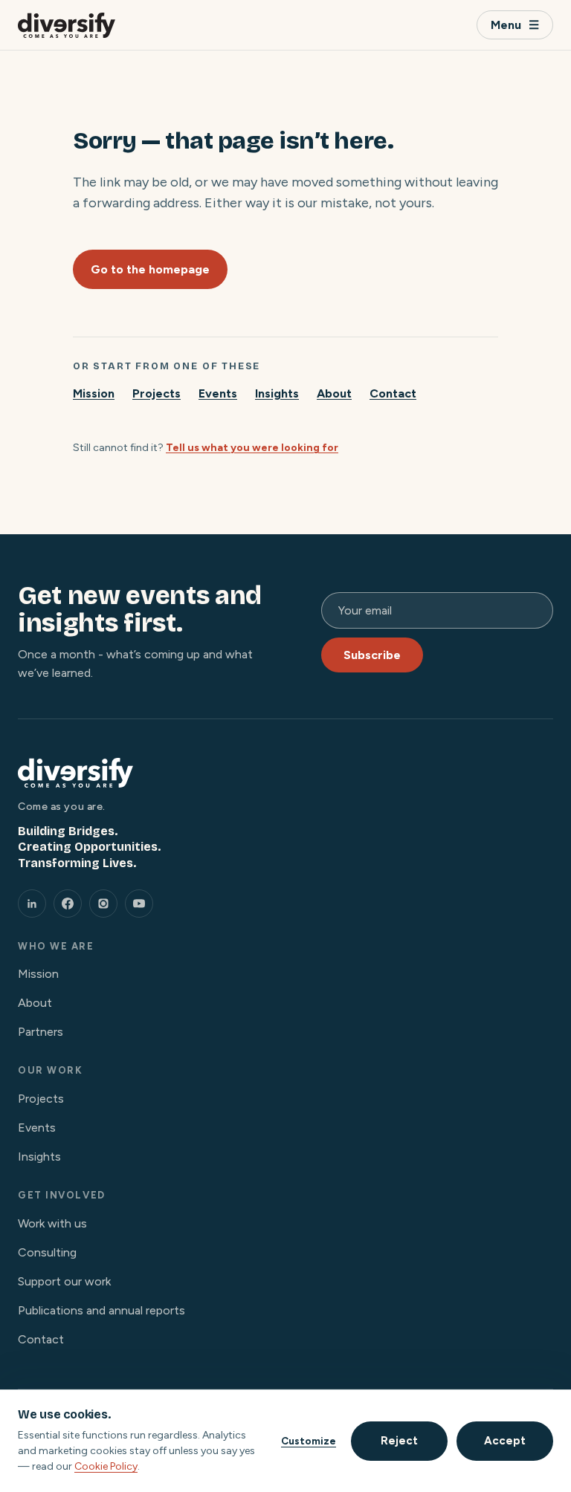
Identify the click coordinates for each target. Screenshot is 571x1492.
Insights (277, 393)
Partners (40, 1032)
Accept (505, 1440)
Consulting (47, 1252)
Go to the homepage (150, 269)
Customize (308, 1441)
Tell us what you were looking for (252, 447)
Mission (93, 393)
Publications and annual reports (101, 1310)
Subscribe (372, 655)
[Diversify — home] (66, 25)
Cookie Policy (106, 1466)
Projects (156, 393)
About (334, 393)
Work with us (52, 1223)
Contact (393, 393)
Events (218, 393)
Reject (399, 1440)
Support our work (64, 1281)
